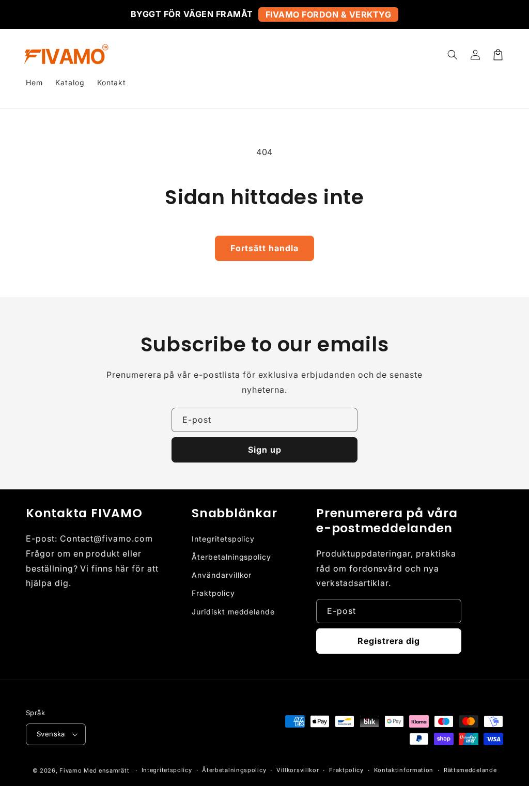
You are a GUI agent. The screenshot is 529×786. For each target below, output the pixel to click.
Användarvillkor (222, 575)
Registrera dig (388, 641)
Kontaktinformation (404, 770)
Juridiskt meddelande (233, 611)
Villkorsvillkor (297, 770)
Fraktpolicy (213, 593)
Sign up (265, 449)
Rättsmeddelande (470, 770)
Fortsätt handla (264, 248)
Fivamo (70, 770)
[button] (452, 54)
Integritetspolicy (223, 538)
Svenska (51, 734)
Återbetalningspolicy (231, 556)
